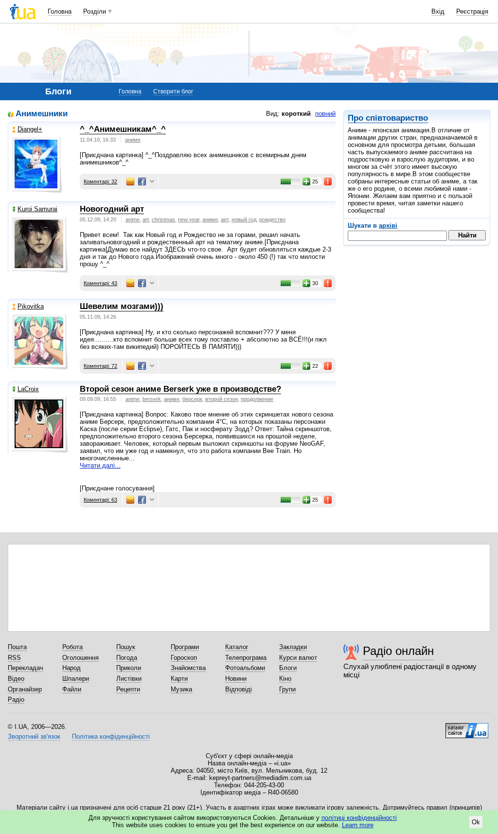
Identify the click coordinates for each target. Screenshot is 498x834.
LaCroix (28, 389)
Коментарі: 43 (100, 283)
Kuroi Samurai (37, 209)
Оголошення (80, 657)
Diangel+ (30, 129)
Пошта (17, 647)
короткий (296, 113)
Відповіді (238, 689)
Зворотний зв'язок (34, 736)
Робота (72, 647)
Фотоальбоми (245, 667)
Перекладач (25, 667)
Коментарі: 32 (100, 181)
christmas (163, 219)
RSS (14, 657)
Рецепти (128, 689)
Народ (71, 667)
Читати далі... (100, 465)
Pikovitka (31, 306)
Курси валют (298, 657)
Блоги (288, 667)
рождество (272, 219)
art (145, 219)
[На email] (130, 181)
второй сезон (221, 399)
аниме (133, 140)
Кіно (285, 678)
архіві (388, 225)
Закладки (293, 647)
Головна (59, 11)
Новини (236, 678)
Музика (181, 689)
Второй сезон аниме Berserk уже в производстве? (180, 389)
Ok (476, 822)
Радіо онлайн (398, 650)
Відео (16, 678)
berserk (151, 399)
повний (325, 113)
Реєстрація (472, 11)
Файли (71, 689)
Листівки (129, 678)
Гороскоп (184, 657)
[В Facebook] (142, 181)
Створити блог (173, 91)
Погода (126, 657)
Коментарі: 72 (100, 366)
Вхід (438, 11)
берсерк (192, 399)
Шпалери (75, 678)
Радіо (16, 699)
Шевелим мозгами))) (121, 306)
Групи (287, 689)
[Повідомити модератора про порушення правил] (328, 181)
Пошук (125, 647)
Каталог (237, 647)
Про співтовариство (388, 118)
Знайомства (188, 667)
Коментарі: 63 (100, 500)
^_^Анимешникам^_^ (123, 129)
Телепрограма (246, 657)
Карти (179, 678)
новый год (243, 219)
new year (188, 219)
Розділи (94, 11)
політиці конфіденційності (359, 817)
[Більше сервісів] (152, 182)
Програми (185, 647)
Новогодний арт (112, 209)
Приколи (128, 667)
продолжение (257, 399)
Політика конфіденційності (111, 736)
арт (225, 219)
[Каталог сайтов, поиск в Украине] (466, 727)
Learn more (358, 825)
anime (132, 219)
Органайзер (25, 689)
